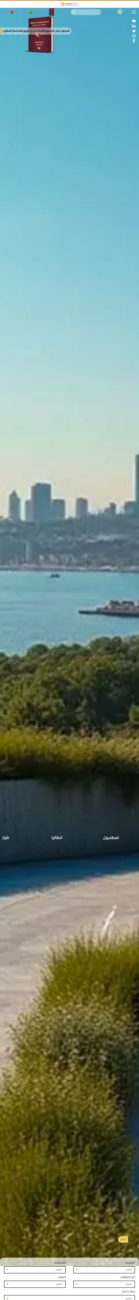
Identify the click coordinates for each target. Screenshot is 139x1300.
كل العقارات (127, 1277)
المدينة (130, 1262)
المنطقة (60, 1262)
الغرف (62, 1277)
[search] (73, 11)
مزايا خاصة (128, 1291)
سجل (123, 1239)
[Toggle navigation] (135, 12)
